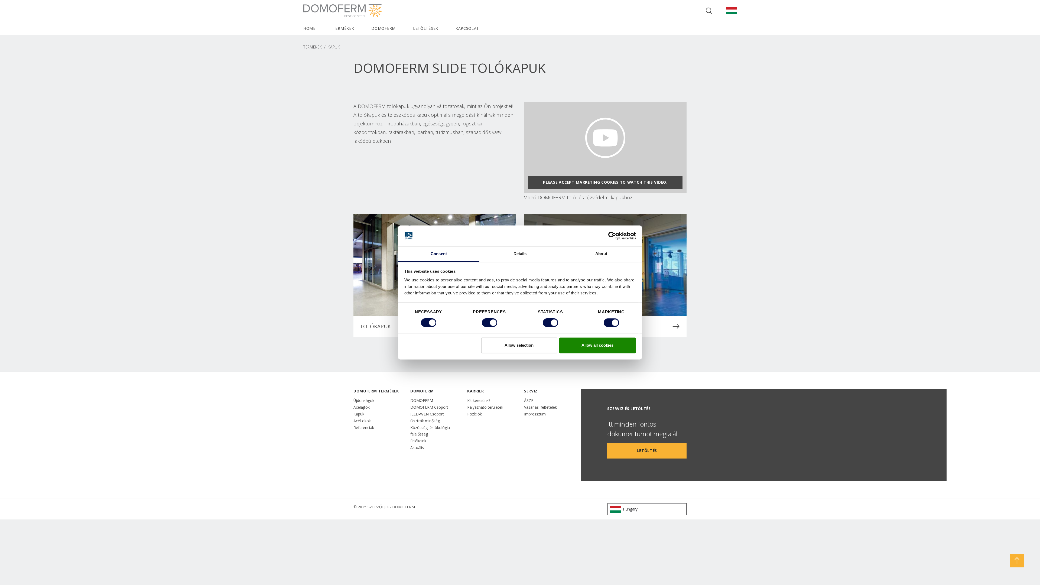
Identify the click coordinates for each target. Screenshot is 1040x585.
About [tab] (601, 253)
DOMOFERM (421, 400)
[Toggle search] (709, 11)
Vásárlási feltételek (540, 407)
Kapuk (358, 414)
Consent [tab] (439, 253)
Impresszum (535, 414)
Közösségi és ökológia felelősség (430, 431)
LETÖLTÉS (647, 450)
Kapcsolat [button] (467, 28)
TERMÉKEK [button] (343, 28)
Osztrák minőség (425, 420)
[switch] (489, 322)
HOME (309, 28)
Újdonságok (363, 400)
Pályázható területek (485, 407)
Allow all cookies (597, 345)
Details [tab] (520, 253)
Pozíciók (474, 414)
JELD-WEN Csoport (427, 414)
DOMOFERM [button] (383, 28)
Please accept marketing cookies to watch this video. (605, 182)
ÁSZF (528, 400)
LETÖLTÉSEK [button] (425, 28)
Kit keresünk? (478, 400)
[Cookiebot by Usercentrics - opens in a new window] (612, 236)
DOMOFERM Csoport (429, 407)
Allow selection (519, 345)
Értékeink (418, 440)
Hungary (630, 509)
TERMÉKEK (312, 47)
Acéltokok (362, 420)
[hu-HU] (731, 11)
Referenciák (363, 427)
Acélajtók (361, 407)
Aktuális (417, 447)
